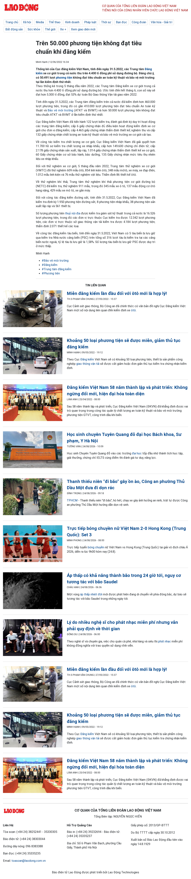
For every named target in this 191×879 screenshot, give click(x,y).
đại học (137, 453)
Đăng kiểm (87, 359)
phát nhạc (164, 641)
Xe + (63, 29)
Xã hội (27, 22)
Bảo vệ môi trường (60, 110)
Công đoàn (139, 22)
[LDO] (32, 309)
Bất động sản (14, 29)
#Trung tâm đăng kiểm (56, 269)
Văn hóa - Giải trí (161, 22)
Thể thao (54, 22)
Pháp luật (90, 22)
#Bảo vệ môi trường (55, 260)
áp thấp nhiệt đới (91, 594)
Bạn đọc (121, 22)
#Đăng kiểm (49, 265)
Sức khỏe (34, 29)
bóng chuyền (96, 547)
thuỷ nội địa (72, 213)
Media (40, 22)
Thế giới (50, 29)
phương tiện (64, 77)
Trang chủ (11, 22)
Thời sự (106, 22)
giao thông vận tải (88, 364)
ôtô (133, 310)
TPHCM (72, 500)
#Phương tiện (51, 273)
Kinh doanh (72, 22)
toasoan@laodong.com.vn (28, 860)
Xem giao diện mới (83, 29)
